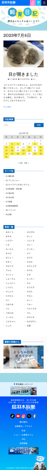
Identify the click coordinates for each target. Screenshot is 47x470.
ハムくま (31, 240)
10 (6, 147)
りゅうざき (32, 308)
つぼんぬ (9, 312)
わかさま (31, 317)
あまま (9, 236)
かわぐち (9, 266)
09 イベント (11, 210)
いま (8, 244)
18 (12, 150)
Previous (2, 357)
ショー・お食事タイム (23, 434)
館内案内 (23, 422)
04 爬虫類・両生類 (14, 188)
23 (41, 150)
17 (6, 150)
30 (41, 153)
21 (29, 150)
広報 (29, 325)
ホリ (29, 253)
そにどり (9, 291)
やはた (30, 291)
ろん (29, 312)
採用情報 (23, 443)
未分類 (9, 214)
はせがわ (31, 232)
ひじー (30, 244)
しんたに (9, 287)
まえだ (30, 257)
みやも (30, 270)
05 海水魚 (10, 193)
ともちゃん (10, 321)
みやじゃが (32, 266)
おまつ (9, 261)
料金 (23, 430)
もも (29, 283)
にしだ (9, 325)
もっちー (31, 278)
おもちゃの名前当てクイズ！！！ (23, 356)
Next (42, 357)
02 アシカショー (13, 180)
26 (18, 153)
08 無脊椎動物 (12, 205)
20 (23, 150)
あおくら (9, 232)
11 (12, 147)
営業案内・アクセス (23, 426)
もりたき (31, 287)
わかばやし (32, 321)
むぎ (29, 274)
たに (8, 300)
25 (12, 153)
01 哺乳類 (13, 79)
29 (35, 153)
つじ (8, 308)
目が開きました (24, 74)
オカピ (9, 253)
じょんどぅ (10, 283)
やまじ (30, 295)
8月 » (26, 163)
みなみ (30, 261)
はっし (30, 236)
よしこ (30, 300)
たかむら (9, 295)
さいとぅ (9, 274)
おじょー (9, 257)
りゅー (30, 304)
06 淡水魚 (10, 197)
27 (23, 153)
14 (29, 147)
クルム (8, 270)
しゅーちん (10, 278)
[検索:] (23, 124)
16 (41, 147)
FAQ (23, 439)
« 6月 (20, 163)
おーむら (9, 249)
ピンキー (31, 249)
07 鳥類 (9, 201)
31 (6, 156)
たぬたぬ (9, 304)
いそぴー (9, 240)
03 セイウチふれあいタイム (18, 184)
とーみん (9, 317)
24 (6, 153)
